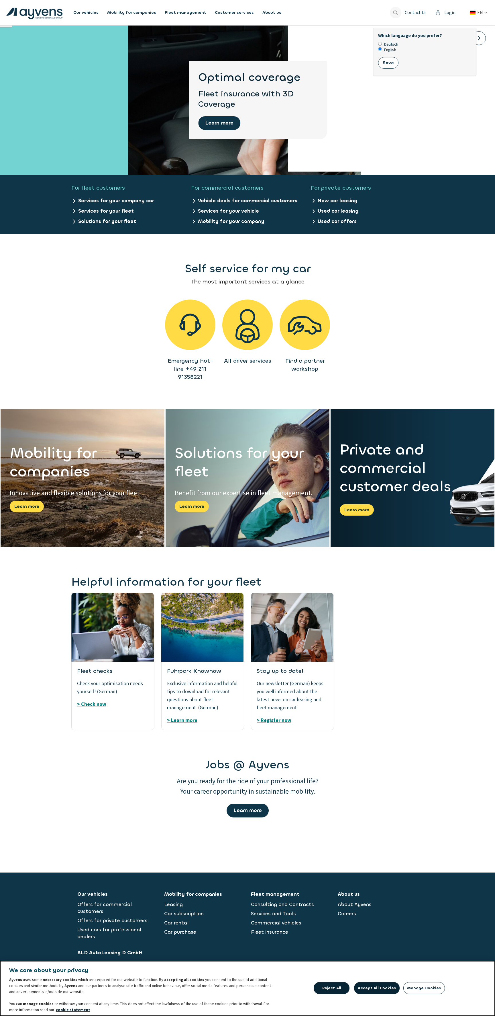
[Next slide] (479, 38)
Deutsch (391, 44)
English (390, 50)
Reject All (331, 988)
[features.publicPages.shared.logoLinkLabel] (34, 12)
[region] (247, 988)
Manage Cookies (424, 988)
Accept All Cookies (377, 988)
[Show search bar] (395, 12)
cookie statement (73, 1010)
